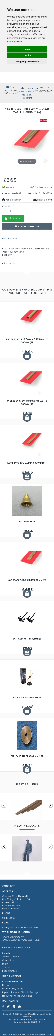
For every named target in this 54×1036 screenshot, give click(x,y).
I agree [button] (27, 49)
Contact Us (8, 960)
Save (45, 120)
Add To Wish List (28, 226)
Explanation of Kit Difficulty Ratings (20, 992)
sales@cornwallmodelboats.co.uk (20, 927)
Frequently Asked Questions (17, 995)
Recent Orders (10, 970)
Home (5, 985)
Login (5, 963)
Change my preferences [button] (27, 61)
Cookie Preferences (12, 981)
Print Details (9, 263)
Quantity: (7, 206)
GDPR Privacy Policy (12, 988)
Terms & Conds (10, 956)
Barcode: (33, 193)
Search (6, 953)
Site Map (6, 967)
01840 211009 (8, 917)
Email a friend (44, 199)
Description (9, 238)
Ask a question (13, 199)
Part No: (7, 193)
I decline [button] (27, 55)
